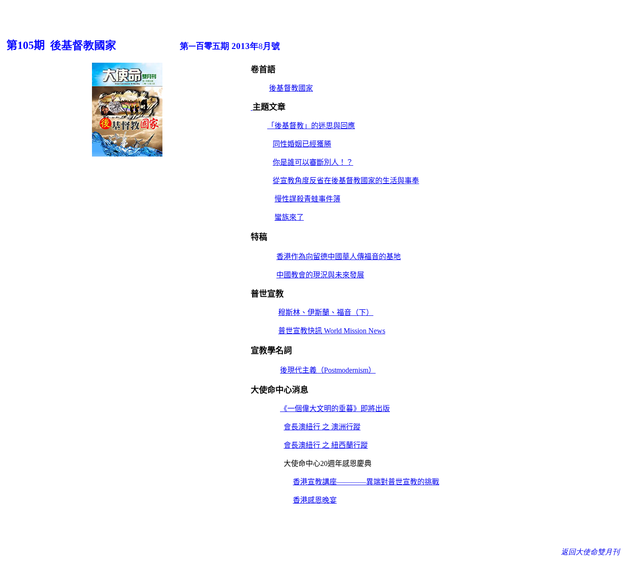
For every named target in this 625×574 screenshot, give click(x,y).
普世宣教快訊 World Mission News (331, 331)
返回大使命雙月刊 (591, 552)
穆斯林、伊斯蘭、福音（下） (325, 312)
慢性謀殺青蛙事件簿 (307, 199)
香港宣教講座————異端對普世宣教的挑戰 (366, 482)
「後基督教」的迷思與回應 (311, 126)
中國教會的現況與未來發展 (320, 275)
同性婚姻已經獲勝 (302, 144)
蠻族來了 (289, 217)
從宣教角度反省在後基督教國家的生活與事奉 (346, 180)
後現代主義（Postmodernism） (328, 370)
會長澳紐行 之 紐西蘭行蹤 (326, 445)
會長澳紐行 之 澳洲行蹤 (322, 427)
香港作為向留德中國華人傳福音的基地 (338, 256)
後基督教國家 (291, 88)
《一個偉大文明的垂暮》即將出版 (335, 408)
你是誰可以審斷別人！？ (313, 162)
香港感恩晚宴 (315, 500)
